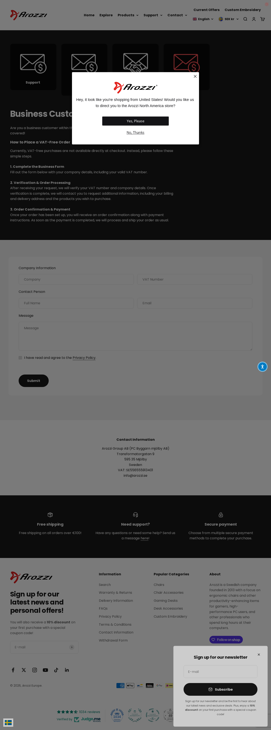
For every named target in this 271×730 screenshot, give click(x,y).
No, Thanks (135, 132)
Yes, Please (135, 121)
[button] (262, 367)
